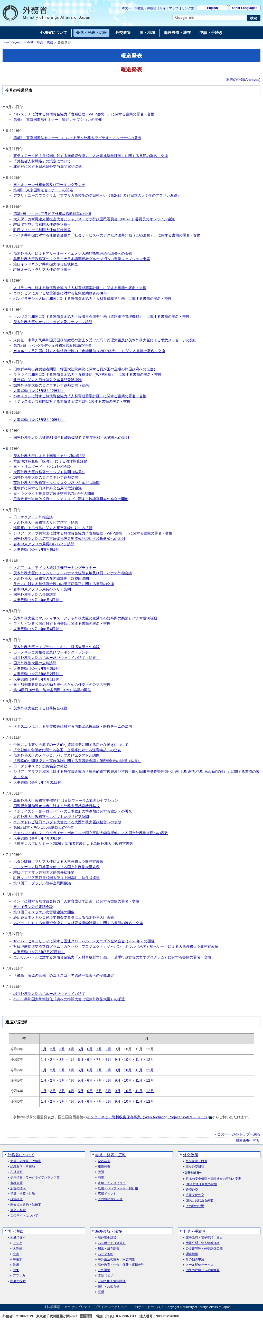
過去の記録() (243, 79)
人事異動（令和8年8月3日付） (38, 668)
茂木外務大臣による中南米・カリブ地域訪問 (49, 456)
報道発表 (104, 1166)
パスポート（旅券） (112, 1243)
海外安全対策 (107, 1237)
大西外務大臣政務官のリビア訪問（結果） (47, 522)
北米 (16, 1254)
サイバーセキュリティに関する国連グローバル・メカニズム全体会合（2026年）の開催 (84, 941)
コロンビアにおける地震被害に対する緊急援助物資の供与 (60, 293)
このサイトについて (24, 1215)
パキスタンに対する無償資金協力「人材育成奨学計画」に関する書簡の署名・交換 (79, 396)
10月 (128, 1059)
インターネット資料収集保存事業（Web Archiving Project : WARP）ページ (147, 1117)
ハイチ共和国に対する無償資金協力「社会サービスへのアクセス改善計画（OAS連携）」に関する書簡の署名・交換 (107, 235)
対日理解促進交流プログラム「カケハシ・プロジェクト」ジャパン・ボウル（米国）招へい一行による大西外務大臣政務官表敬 (115, 946)
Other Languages (244, 8)
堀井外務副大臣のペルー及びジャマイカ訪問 (49, 994)
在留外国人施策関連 (112, 1281)
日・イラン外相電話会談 (33, 907)
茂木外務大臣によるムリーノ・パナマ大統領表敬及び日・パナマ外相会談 (72, 573)
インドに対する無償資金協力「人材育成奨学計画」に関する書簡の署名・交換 (76, 901)
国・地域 (15, 1231)
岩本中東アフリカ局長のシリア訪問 (42, 589)
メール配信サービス (199, 1265)
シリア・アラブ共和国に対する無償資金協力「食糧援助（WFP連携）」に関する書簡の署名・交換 (92, 533)
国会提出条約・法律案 (25, 1205)
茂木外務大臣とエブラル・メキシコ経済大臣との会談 (56, 647)
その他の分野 (195, 1206)
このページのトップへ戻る (238, 1134)
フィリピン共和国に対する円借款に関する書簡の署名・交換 (61, 623)
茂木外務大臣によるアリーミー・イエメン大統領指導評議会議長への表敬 (72, 253)
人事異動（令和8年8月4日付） (38, 629)
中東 (16, 1270)
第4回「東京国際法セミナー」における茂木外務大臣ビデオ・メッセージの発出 (77, 138)
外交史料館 (18, 1210)
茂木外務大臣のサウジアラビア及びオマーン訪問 (52, 322)
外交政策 (190, 1155)
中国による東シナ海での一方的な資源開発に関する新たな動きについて (70, 745)
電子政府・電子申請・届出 (204, 1237)
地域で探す (18, 1237)
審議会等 (16, 1183)
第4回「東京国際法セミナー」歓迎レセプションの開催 (57, 119)
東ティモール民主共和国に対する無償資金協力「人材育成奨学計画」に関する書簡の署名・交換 (90, 156)
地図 (87, 1316)
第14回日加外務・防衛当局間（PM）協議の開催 (52, 690)
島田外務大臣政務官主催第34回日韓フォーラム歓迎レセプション (65, 800)
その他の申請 (195, 1259)
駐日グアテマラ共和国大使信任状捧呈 (43, 872)
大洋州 (17, 1248)
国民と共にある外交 (199, 1200)
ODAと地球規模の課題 (201, 1184)
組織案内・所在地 (22, 1166)
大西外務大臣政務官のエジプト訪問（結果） (49, 472)
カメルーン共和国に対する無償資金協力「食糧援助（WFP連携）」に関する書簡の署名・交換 (89, 351)
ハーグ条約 (105, 1254)
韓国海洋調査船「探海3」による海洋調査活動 (50, 461)
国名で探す (18, 1281)
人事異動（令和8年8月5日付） (38, 600)
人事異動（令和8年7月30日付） (39, 838)
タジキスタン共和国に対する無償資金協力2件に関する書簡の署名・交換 (71, 401)
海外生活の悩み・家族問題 (116, 1259)
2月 (53, 1049)
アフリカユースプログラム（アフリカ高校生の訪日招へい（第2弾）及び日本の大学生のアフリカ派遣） (97, 195)
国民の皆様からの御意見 (203, 1270)
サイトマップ (169, 8)
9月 (117, 1059)
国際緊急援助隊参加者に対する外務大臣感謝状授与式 (56, 806)
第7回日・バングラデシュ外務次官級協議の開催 (52, 345)
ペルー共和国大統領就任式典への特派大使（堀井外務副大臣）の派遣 (69, 999)
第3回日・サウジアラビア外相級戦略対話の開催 (52, 214)
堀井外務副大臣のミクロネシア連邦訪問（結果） (52, 385)
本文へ (126, 8)
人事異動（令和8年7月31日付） (39, 782)
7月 (99, 1049)
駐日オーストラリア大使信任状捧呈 (42, 270)
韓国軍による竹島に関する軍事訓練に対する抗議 (52, 528)
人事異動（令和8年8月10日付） (39, 420)
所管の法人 (18, 1188)
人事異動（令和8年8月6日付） (38, 549)
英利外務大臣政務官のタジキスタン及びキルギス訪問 (56, 483)
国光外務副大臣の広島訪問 (35, 663)
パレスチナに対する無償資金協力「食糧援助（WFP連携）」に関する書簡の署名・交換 (83, 114)
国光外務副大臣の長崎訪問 (35, 594)
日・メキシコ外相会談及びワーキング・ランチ (51, 652)
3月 (62, 1049)
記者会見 (104, 1161)
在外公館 (16, 1172)
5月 (80, 1049)
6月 (90, 1049)
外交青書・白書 (196, 1161)
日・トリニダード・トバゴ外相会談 (42, 466)
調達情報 (192, 1254)
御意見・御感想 (145, 8)
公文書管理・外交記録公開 (204, 1248)
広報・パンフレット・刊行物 (118, 1188)
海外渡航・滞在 (108, 1231)
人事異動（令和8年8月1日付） (38, 679)
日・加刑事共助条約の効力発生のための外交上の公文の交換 (61, 685)
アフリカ (19, 1275)
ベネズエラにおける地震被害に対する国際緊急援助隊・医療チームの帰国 (72, 726)
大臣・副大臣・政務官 (25, 1161)
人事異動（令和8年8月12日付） (39, 391)
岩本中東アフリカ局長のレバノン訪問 (43, 544)
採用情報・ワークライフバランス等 (35, 1177)
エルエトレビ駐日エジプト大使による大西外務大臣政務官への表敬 (67, 822)
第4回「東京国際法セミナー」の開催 (43, 190)
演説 (101, 1177)
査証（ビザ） (107, 1275)
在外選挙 (104, 1270)
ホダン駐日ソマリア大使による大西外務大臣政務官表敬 (58, 861)
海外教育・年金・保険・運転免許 (121, 1265)
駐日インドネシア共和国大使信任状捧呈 (45, 264)
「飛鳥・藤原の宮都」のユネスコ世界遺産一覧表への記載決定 (63, 975)
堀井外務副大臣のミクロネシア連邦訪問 (45, 477)
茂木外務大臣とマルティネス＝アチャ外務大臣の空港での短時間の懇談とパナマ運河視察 (85, 618)
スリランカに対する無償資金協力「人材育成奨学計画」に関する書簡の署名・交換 (79, 288)
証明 (101, 1292)
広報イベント (107, 1193)
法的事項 (53, 1307)
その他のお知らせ (110, 1199)
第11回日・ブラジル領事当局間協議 (42, 883)
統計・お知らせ (108, 1286)
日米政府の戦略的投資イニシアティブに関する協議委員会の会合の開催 (70, 499)
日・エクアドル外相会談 (33, 517)
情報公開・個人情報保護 (203, 1243)
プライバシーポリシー (111, 1307)
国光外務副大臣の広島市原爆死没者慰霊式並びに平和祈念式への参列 (69, 539)
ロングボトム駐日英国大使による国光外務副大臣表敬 (56, 867)
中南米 (17, 1259)
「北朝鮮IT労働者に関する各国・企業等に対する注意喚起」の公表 (67, 750)
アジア (17, 1243)
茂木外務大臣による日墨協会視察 (40, 708)
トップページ (13, 43)
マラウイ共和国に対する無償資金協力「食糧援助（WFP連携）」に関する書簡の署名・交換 (87, 374)
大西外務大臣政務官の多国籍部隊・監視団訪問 (51, 578)
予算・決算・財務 (22, 1193)
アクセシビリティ (77, 1307)
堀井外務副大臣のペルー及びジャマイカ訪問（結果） (56, 658)
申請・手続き (194, 1231)
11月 (139, 1059)
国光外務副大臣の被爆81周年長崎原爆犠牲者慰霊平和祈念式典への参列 (71, 438)
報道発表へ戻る (247, 1140)
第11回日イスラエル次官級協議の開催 (43, 912)
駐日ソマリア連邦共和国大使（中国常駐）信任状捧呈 (56, 878)
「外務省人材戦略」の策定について (42, 161)
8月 (108, 1049)
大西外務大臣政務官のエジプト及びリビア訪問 (51, 817)
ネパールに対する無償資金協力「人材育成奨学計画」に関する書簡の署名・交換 (78, 923)
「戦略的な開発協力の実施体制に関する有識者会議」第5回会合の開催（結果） (77, 761)
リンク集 (188, 8)
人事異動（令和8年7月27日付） (39, 952)
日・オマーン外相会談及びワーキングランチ (49, 185)
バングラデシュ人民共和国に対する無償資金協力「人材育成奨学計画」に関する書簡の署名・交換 (92, 298)
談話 (101, 1172)
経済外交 (192, 1189)
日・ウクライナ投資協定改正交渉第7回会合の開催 (54, 493)
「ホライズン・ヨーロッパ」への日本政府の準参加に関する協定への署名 (72, 811)
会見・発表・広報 (40, 43)
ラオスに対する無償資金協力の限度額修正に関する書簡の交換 (63, 584)
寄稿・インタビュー (112, 1183)
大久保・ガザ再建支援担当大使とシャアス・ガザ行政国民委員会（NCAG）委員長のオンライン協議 (94, 219)
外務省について (20, 1155)
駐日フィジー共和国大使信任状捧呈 (42, 230)
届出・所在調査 (108, 1248)
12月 (150, 1059)
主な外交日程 (195, 1166)
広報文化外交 (195, 1195)
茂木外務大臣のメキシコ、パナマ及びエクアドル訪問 (56, 755)
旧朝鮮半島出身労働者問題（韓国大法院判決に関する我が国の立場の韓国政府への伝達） (85, 369)
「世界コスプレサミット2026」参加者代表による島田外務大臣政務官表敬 (73, 844)
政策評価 (16, 1199)
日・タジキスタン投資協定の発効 (40, 766)
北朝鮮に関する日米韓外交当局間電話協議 (47, 166)
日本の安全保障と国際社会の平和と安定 (213, 1179)
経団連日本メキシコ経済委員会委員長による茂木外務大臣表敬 (63, 917)
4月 (71, 1049)
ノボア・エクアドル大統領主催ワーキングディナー (54, 568)
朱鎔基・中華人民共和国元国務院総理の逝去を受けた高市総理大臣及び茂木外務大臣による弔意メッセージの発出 (105, 340)
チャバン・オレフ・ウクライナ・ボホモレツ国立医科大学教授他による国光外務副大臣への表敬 (90, 833)
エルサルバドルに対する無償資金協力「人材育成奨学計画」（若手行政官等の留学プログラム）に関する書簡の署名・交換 (112, 957)
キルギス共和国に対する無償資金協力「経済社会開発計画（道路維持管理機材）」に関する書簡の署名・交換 (101, 316)
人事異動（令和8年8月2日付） (38, 674)
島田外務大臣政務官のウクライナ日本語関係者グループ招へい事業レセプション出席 (81, 259)
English (212, 8)
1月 (43, 1049)
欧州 (16, 1265)
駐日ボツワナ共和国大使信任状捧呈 (42, 224)
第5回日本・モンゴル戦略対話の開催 (43, 827)
